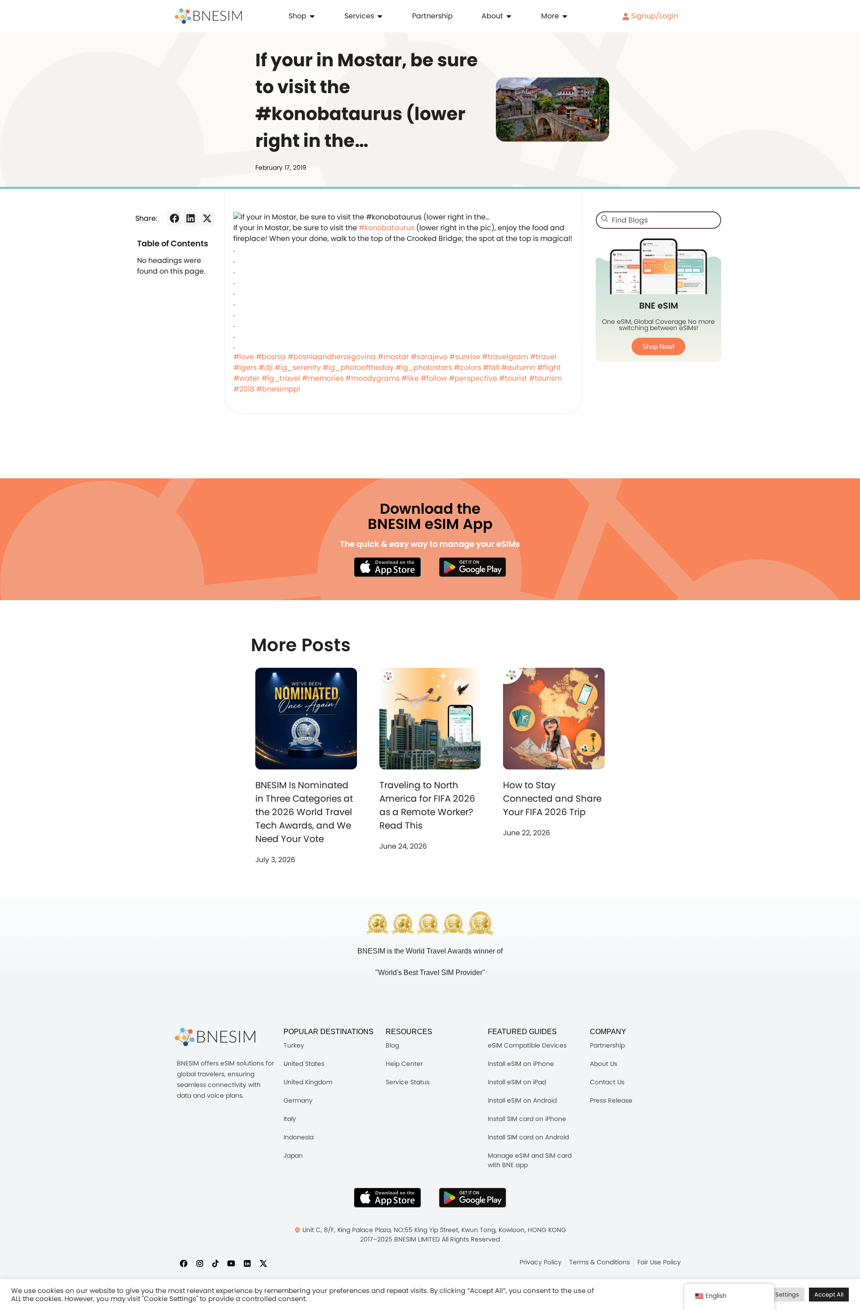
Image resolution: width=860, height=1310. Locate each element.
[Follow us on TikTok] (215, 1263)
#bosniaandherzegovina (332, 357)
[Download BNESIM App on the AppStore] (387, 1197)
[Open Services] (379, 16)
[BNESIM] (215, 1037)
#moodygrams (372, 378)
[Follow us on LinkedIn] (247, 1263)
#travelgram (505, 357)
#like (410, 378)
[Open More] (564, 16)
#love (243, 357)
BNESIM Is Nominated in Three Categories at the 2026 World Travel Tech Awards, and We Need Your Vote (304, 812)
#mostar (393, 357)
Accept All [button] (828, 1294)
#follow (434, 378)
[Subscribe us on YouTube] (231, 1263)
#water (246, 378)
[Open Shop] (312, 16)
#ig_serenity (298, 367)
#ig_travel (281, 378)
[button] (174, 218)
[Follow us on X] (263, 1263)
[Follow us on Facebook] (183, 1263)
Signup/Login (653, 16)
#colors (467, 367)
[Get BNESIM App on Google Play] (472, 1197)
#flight (549, 367)
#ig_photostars (424, 367)
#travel (543, 357)
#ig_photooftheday (358, 367)
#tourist (513, 378)
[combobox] (658, 220)
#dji (265, 367)
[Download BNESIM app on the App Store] (387, 567)
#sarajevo (429, 357)
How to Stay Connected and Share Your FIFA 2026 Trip (552, 798)
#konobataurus (386, 228)
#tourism (545, 378)
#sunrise (464, 357)
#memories (323, 378)
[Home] (208, 16)
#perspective (473, 378)
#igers (245, 367)
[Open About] (508, 16)
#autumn (518, 367)
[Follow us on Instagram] (199, 1263)
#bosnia (271, 357)
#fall (491, 367)
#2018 (243, 389)
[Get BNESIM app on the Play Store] (472, 567)
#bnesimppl (278, 389)
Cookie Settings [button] (776, 1294)
